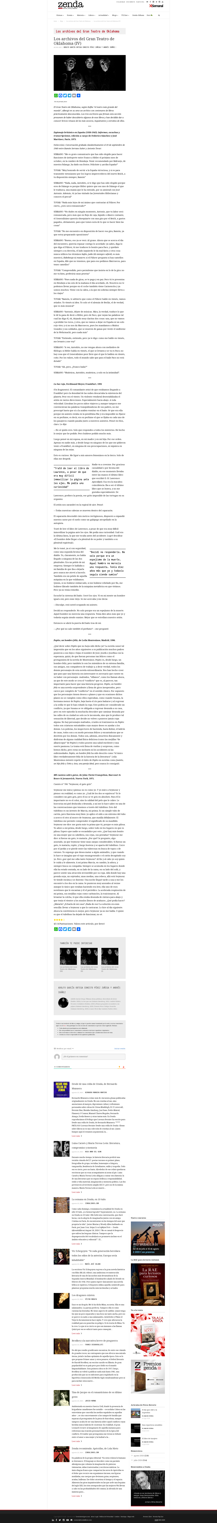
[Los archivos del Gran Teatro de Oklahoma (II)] (89, 956)
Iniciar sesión (119, 1048)
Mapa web (130, 1517)
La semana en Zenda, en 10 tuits (89, 1199)
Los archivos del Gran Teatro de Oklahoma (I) (110, 969)
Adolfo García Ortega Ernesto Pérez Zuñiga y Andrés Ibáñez (89, 47)
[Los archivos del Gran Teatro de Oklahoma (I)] (110, 956)
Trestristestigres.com (83, 1517)
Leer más (76, 1136)
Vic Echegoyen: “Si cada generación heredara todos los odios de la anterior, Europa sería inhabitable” (96, 1255)
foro (64, 1025)
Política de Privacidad (106, 1517)
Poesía (69, 15)
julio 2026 (138, 1460)
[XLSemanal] (156, 5)
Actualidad (102, 15)
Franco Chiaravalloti (94, 1345)
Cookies (117, 1517)
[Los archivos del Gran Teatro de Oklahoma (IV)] (90, 73)
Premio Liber (147, 1517)
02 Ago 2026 (146, 1418)
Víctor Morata (91, 1299)
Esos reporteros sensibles (152, 1425)
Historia (80, 15)
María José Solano (92, 1264)
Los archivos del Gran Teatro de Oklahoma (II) (89, 969)
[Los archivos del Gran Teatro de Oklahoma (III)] (68, 956)
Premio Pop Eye (158, 1517)
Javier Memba (90, 1401)
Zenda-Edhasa (138, 15)
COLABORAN (120, 2)
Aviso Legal (94, 1517)
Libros (91, 15)
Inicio (55, 21)
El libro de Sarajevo (149, 1438)
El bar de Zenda (147, 1416)
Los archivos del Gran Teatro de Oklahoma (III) (68, 969)
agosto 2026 (139, 1455)
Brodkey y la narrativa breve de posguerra (95, 1340)
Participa (123, 1517)
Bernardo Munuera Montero (96, 1092)
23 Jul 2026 (145, 1444)
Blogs (114, 15)
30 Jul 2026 (145, 1431)
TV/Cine (124, 15)
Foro (148, 15)
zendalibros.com (92, 1203)
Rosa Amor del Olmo (93, 1152)
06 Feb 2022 (58, 47)
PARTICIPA (140, 2)
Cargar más (90, 1504)
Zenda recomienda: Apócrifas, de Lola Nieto (95, 1448)
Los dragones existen (83, 1295)
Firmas (59, 15)
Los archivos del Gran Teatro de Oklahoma (78, 21)
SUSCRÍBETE (130, 2)
